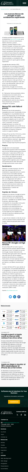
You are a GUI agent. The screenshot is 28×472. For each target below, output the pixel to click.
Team (2, 434)
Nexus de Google (15, 39)
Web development (6, 458)
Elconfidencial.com (12, 290)
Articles (3, 442)
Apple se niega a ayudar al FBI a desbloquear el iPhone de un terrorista (13, 366)
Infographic (4, 463)
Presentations (4, 466)
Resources (4, 447)
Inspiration (4, 450)
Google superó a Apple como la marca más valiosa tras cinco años (11, 336)
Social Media (4, 468)
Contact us (14, 402)
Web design (4, 461)
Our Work (3, 432)
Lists (2, 453)
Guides (3, 445)
